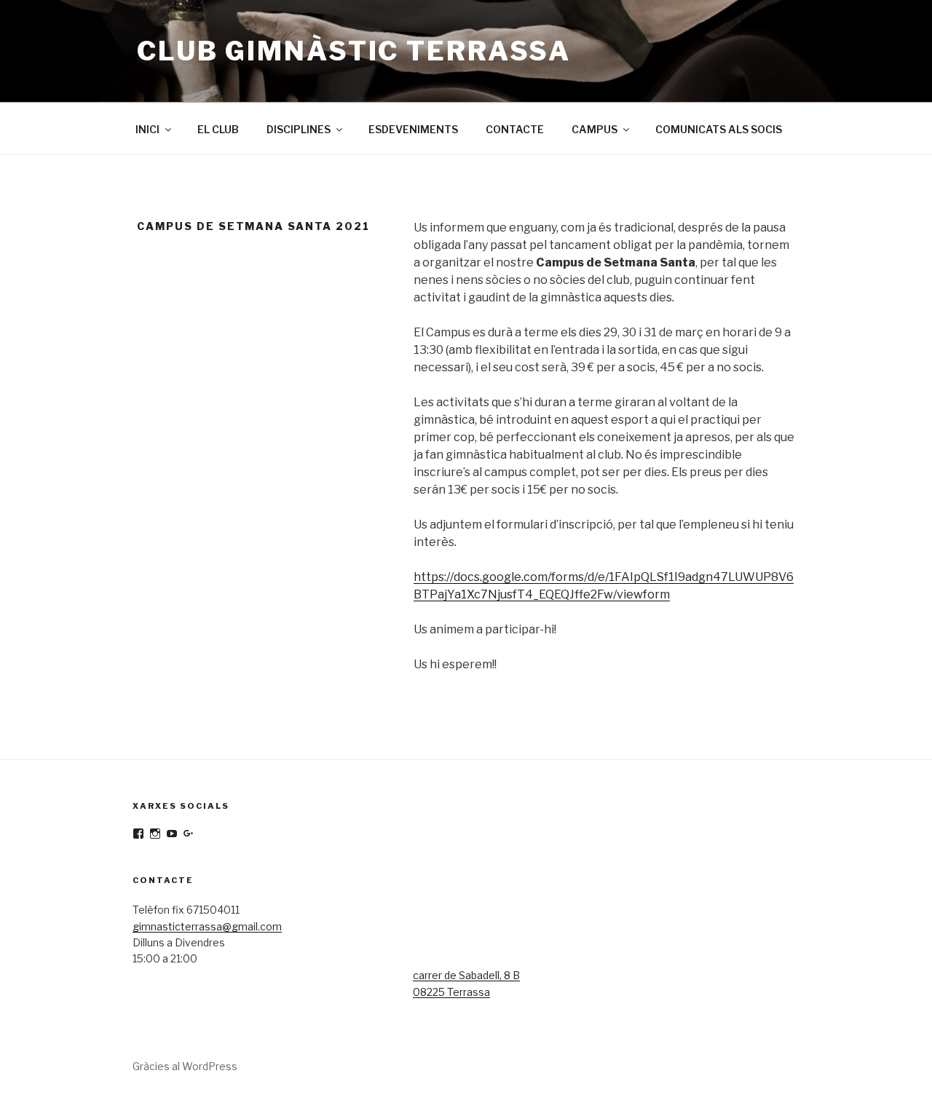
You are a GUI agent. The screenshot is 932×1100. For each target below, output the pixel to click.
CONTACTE (515, 129)
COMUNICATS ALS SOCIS (718, 129)
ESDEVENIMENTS (413, 129)
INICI (147, 129)
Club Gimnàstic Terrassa (354, 51)
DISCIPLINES (298, 129)
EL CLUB (218, 129)
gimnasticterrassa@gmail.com (207, 926)
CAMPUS (594, 129)
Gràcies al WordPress (185, 1066)
